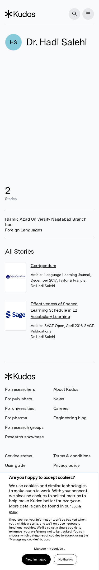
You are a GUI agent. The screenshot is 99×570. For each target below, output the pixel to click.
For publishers (18, 398)
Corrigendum (43, 265)
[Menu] (88, 14)
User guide (15, 465)
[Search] (74, 14)
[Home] (20, 14)
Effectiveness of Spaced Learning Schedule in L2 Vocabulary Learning (54, 310)
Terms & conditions (72, 455)
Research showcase (24, 436)
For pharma (16, 417)
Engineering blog (70, 417)
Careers (61, 408)
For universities (19, 408)
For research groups (24, 427)
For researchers (20, 389)
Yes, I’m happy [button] (36, 559)
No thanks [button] (65, 559)
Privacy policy (66, 465)
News (58, 398)
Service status (18, 455)
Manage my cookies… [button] (49, 548)
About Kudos (65, 389)
